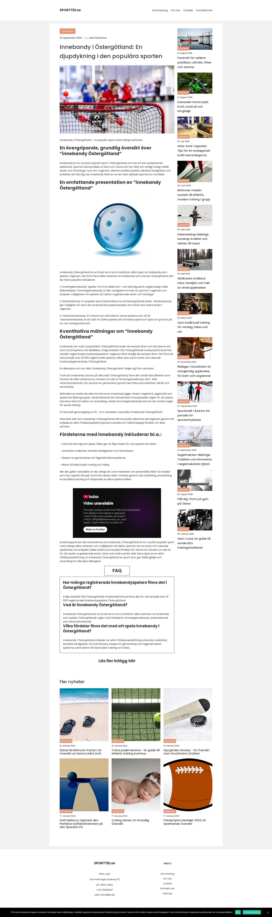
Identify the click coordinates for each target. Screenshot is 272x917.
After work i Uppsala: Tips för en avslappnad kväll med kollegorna (193, 150)
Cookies (188, 10)
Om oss (175, 10)
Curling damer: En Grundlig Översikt (130, 822)
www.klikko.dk (107, 894)
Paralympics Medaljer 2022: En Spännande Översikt (185, 822)
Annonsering (160, 10)
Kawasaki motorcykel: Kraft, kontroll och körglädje (193, 106)
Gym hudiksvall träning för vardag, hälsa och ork (193, 327)
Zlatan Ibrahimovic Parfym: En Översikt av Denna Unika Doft (81, 751)
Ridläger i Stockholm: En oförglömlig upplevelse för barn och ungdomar (194, 371)
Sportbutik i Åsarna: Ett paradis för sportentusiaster (193, 415)
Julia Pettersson (97, 38)
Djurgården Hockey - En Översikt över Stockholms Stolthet (187, 751)
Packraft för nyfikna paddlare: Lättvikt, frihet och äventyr (194, 62)
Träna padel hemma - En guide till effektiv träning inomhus (136, 751)
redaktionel (67, 31)
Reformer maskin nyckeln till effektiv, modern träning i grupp (193, 194)
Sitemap (167, 893)
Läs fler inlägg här (117, 661)
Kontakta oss (204, 10)
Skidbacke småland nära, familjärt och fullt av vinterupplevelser (193, 283)
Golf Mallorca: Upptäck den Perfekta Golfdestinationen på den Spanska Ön (81, 824)
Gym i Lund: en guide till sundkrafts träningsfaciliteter (193, 543)
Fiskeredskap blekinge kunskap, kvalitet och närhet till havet (193, 239)
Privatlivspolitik (251, 912)
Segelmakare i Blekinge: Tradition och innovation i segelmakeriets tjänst (194, 459)
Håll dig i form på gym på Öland (192, 501)
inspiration (183, 48)
